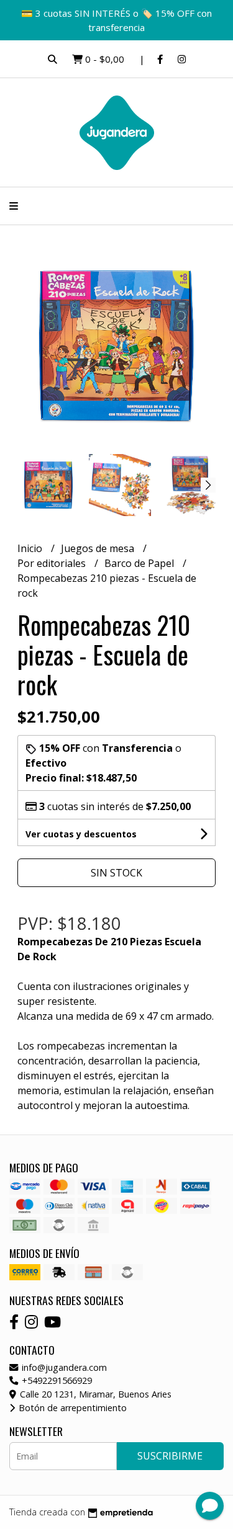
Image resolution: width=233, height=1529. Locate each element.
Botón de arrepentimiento (71, 1408)
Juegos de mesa (99, 548)
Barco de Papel (140, 563)
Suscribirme (170, 1456)
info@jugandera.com (63, 1367)
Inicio (31, 548)
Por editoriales (52, 563)
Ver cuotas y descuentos (81, 834)
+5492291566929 (55, 1380)
